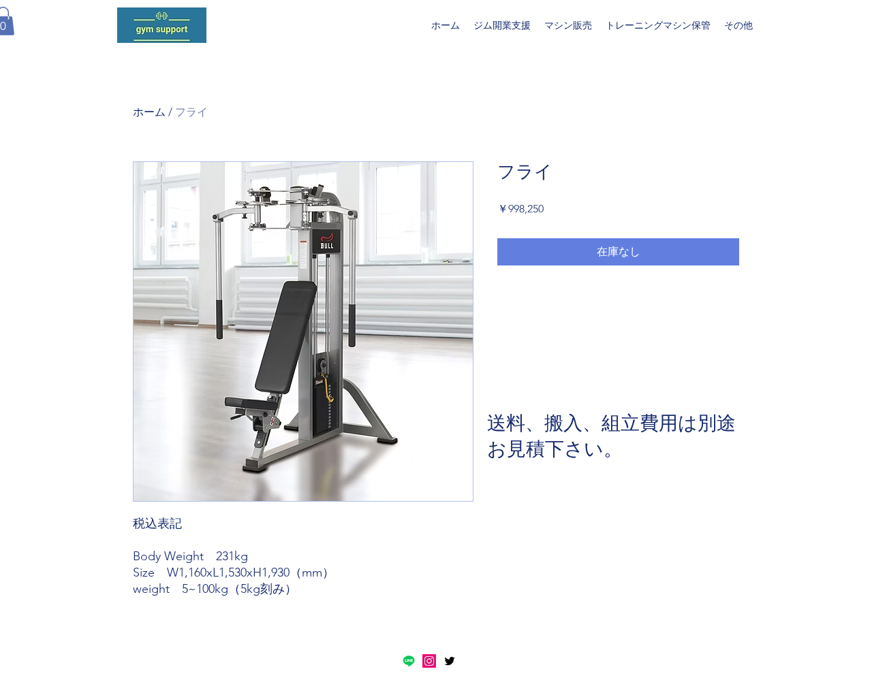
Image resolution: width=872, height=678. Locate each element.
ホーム (149, 112)
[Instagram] (429, 661)
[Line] (409, 661)
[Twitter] (449, 661)
